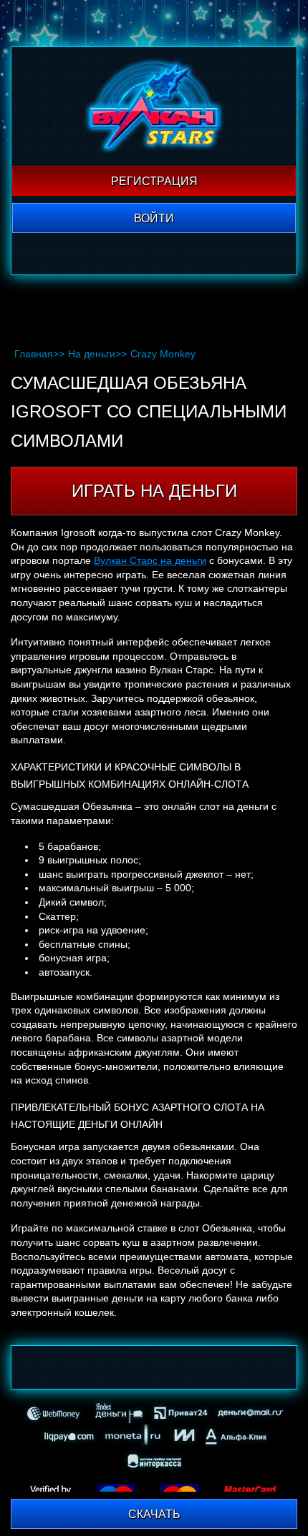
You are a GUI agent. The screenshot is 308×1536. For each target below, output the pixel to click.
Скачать (154, 1514)
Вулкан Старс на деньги (150, 560)
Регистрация (154, 181)
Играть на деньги (154, 490)
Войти (154, 218)
